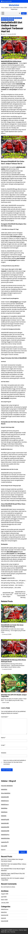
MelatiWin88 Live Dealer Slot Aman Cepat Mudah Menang (12, 626)
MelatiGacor (5, 804)
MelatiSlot (11, 18)
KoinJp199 (4, 846)
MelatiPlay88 (5, 819)
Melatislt (4, 20)
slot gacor (22, 580)
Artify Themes (10, 932)
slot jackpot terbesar (7, 585)
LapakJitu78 (4, 842)
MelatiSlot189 (5, 827)
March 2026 (4, 900)
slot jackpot (20, 583)
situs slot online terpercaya (9, 580)
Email (3, 745)
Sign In (24, 13)
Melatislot (14, 5)
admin (4, 34)
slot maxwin (19, 585)
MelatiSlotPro (5, 835)
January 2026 (5, 902)
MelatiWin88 (10, 20)
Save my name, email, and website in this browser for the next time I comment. (15, 762)
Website (3, 753)
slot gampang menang (8, 583)
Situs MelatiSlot (5, 793)
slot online (18, 587)
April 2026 (3, 897)
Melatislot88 (18, 18)
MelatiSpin (4, 812)
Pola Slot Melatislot (7, 786)
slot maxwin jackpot (7, 587)
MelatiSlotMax (5, 838)
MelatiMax (4, 808)
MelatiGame (4, 18)
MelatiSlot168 (5, 831)
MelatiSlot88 (5, 797)
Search (3, 850)
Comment (4, 717)
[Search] (19, 13)
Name (3, 738)
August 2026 (4, 894)
